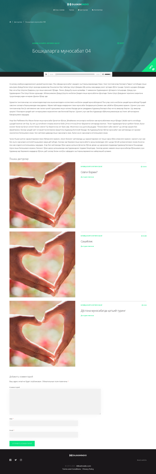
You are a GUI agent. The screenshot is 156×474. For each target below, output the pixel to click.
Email (11, 430)
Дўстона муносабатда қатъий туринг (103, 310)
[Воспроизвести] (46, 74)
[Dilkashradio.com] (78, 3)
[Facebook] (11, 460)
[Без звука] (103, 74)
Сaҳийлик (87, 241)
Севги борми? (89, 172)
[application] (78, 74)
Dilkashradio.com (83, 466)
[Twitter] (15, 460)
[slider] (108, 74)
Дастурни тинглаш (87, 177)
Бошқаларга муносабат (46, 43)
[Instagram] (21, 460)
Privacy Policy (88, 469)
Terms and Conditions (71, 469)
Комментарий (14, 387)
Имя (11, 419)
